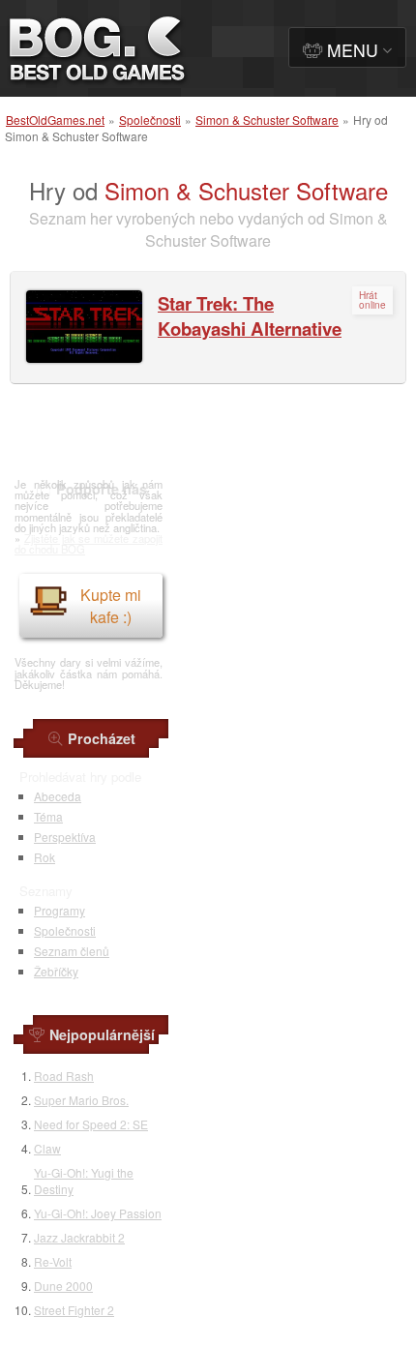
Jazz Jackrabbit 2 (79, 1237)
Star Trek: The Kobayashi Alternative (250, 316)
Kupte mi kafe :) (110, 606)
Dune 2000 (63, 1285)
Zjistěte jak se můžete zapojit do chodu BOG (89, 543)
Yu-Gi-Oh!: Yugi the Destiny (84, 1180)
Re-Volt (53, 1261)
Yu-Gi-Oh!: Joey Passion (98, 1213)
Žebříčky (56, 971)
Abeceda (57, 796)
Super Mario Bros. (81, 1100)
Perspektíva (65, 836)
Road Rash (64, 1075)
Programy (59, 910)
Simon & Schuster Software (267, 119)
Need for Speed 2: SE (91, 1124)
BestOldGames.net (55, 119)
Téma (48, 816)
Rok (44, 857)
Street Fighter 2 (74, 1310)
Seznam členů (71, 951)
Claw (47, 1148)
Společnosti (150, 119)
